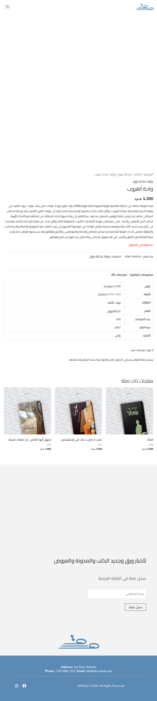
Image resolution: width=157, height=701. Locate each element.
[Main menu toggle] (7, 6)
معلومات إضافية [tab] (141, 274)
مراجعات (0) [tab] (119, 274)
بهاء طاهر (114, 302)
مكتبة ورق (125, 174)
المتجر (137, 174)
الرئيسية (148, 174)
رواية (113, 174)
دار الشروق (114, 311)
